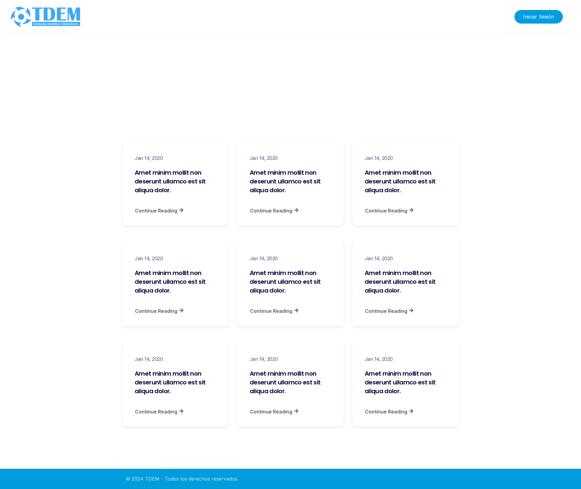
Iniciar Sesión (538, 17)
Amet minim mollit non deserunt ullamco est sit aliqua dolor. (170, 181)
